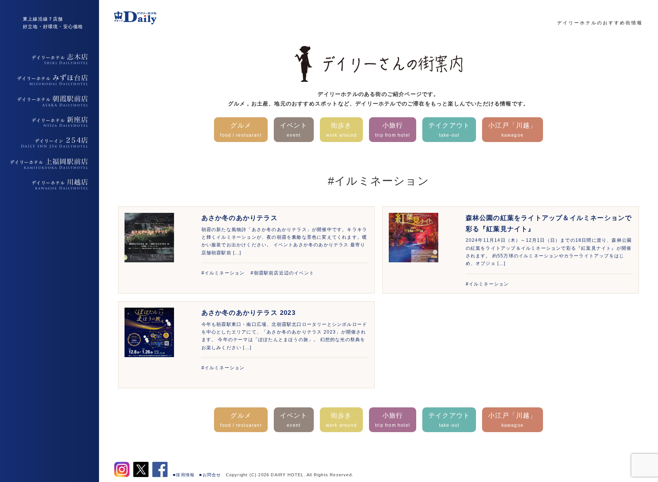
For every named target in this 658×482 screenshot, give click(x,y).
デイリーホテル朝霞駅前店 (49, 101)
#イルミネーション (223, 273)
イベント (294, 129)
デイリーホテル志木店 (49, 59)
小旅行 (392, 129)
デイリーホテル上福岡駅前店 (49, 163)
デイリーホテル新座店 (49, 122)
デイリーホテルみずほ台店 (49, 80)
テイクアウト (449, 129)
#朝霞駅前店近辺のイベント (282, 273)
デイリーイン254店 (49, 142)
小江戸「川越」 (512, 129)
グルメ (240, 129)
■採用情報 (184, 474)
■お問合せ (210, 474)
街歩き (341, 129)
